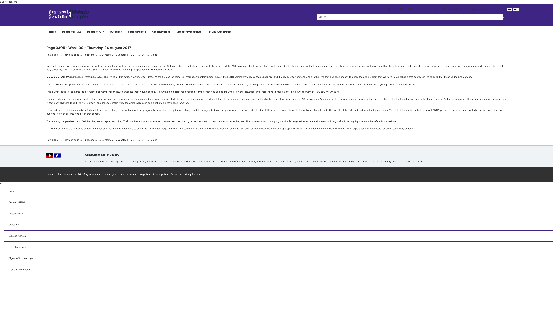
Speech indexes (161, 31)
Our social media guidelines (185, 174)
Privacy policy (160, 174)
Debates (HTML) (71, 31)
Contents (106, 54)
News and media (409, 9)
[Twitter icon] (497, 173)
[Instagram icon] (482, 173)
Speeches (90, 54)
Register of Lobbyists (467, 9)
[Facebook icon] (490, 173)
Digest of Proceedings (188, 31)
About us (392, 9)
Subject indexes (137, 31)
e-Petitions (447, 9)
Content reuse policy (138, 174)
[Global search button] (502, 16)
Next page (52, 54)
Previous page (71, 54)
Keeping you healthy (114, 174)
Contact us (498, 9)
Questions (116, 31)
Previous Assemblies (220, 31)
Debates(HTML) (126, 54)
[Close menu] (1, 183)
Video (154, 54)
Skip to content (8, 1)
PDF (143, 54)
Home (52, 31)
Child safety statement (87, 174)
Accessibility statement (60, 174)
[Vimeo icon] (503, 173)
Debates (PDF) (95, 31)
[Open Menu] (509, 9)
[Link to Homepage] (69, 14)
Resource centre (429, 9)
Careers (485, 9)
